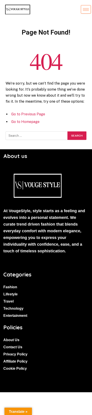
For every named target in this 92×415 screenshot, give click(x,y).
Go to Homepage (25, 122)
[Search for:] (37, 135)
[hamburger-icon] (86, 9)
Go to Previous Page (28, 114)
